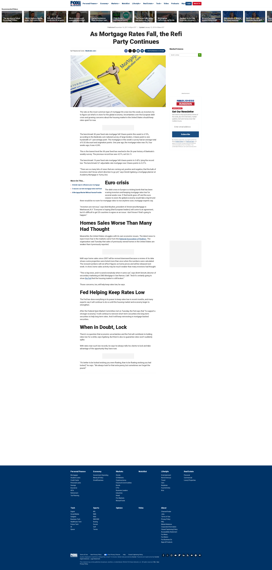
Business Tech (75, 519)
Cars (162, 483)
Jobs (162, 514)
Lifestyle (136, 4)
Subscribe (185, 134)
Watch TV (197, 3)
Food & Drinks (165, 488)
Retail (118, 495)
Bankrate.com (91, 51)
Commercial (188, 478)
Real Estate (148, 4)
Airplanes (164, 485)
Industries (119, 493)
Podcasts (175, 4)
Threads (134, 51)
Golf (94, 527)
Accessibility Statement (169, 532)
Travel (163, 480)
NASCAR (96, 519)
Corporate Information (168, 527)
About (163, 508)
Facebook (126, 51)
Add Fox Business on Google (155, 50)
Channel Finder (166, 511)
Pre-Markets (120, 498)
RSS (187, 555)
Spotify (195, 555)
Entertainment (166, 475)
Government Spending (100, 475)
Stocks (118, 475)
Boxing (95, 522)
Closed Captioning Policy (169, 529)
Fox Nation (164, 537)
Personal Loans (76, 483)
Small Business (98, 480)
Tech (158, 4)
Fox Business (76, 3)
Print (138, 51)
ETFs (117, 488)
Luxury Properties (190, 480)
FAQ (162, 522)
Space (73, 529)
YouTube (175, 555)
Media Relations (166, 524)
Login (189, 3)
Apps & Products (166, 542)
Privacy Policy (179, 141)
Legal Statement (95, 559)
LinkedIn (183, 555)
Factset (134, 557)
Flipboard (179, 555)
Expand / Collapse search (183, 3)
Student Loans (75, 478)
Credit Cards (75, 480)
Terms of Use (190, 141)
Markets (114, 4)
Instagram (171, 555)
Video (166, 4)
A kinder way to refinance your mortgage (86, 185)
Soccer (95, 524)
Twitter (130, 51)
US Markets (120, 478)
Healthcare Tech (76, 522)
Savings (73, 485)
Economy (104, 4)
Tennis (95, 529)
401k (72, 490)
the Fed (88, 278)
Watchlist (126, 4)
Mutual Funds (120, 500)
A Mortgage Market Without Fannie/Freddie (87, 192)
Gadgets (73, 516)
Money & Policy (98, 478)
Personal (187, 475)
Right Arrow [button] (268, 16)
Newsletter (191, 555)
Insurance (74, 488)
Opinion (119, 508)
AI (71, 527)
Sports (96, 508)
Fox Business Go (166, 539)
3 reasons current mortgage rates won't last (87, 189)
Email (142, 51)
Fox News (164, 534)
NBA (94, 514)
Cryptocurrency (121, 480)
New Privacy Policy (96, 554)
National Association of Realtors (132, 239)
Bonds (118, 485)
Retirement (74, 493)
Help (124, 554)
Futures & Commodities (124, 483)
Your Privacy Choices (114, 554)
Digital (73, 511)
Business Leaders (122, 490)
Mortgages (74, 475)
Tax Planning (75, 495)
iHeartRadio (199, 555)
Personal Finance (90, 4)
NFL (94, 511)
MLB (94, 516)
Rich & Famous (166, 478)
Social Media (75, 514)
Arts (162, 490)
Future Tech (75, 524)
